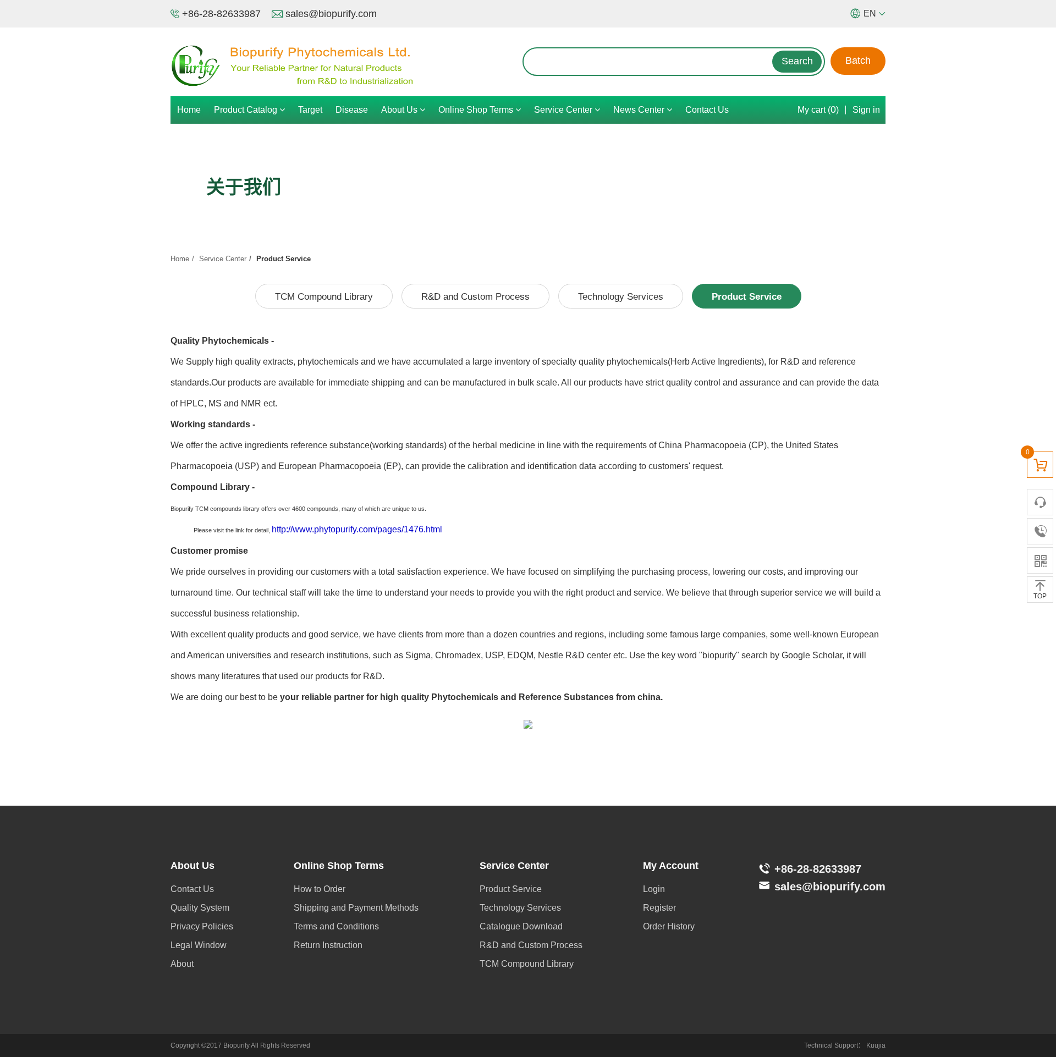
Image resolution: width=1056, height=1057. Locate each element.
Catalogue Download (521, 926)
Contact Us (707, 109)
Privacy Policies (201, 926)
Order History (669, 926)
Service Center (564, 109)
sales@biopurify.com (331, 13)
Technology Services (620, 296)
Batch (858, 60)
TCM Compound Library (324, 296)
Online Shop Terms (476, 109)
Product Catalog (246, 109)
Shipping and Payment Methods (356, 907)
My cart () (818, 109)
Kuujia (876, 1045)
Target (310, 109)
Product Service (747, 296)
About (182, 963)
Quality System (199, 907)
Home (189, 109)
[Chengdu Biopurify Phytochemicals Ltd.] (346, 66)
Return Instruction (328, 945)
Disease (352, 109)
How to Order (319, 889)
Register (659, 907)
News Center (640, 109)
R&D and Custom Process (475, 296)
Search (797, 61)
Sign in (866, 109)
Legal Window (198, 945)
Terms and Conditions (336, 926)
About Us (400, 109)
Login (654, 889)
